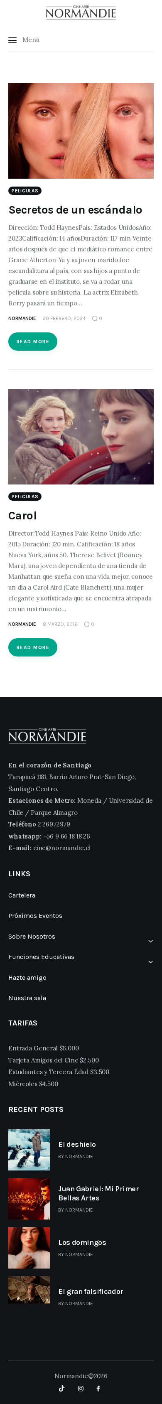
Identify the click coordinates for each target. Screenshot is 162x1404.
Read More (33, 341)
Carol (22, 515)
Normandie (79, 1156)
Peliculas (25, 191)
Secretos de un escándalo (75, 209)
